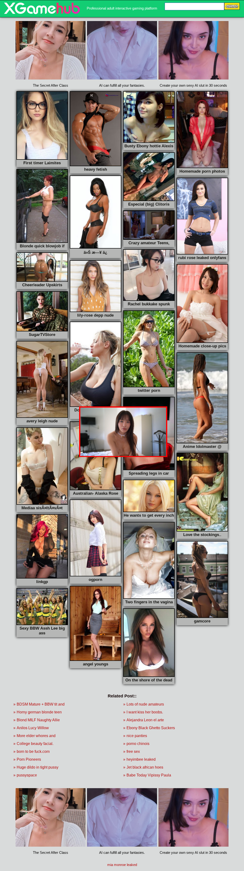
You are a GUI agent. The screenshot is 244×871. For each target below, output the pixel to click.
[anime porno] (42, 13)
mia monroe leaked (122, 865)
